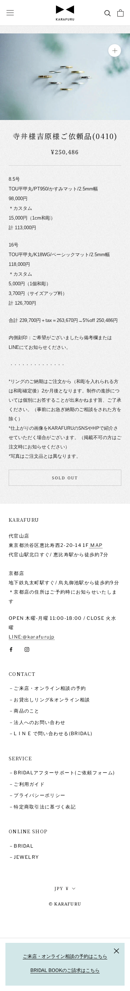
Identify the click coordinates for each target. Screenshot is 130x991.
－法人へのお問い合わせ (37, 722)
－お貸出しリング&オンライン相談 (49, 699)
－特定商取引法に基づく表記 (42, 807)
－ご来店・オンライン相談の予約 (47, 688)
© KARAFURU (65, 904)
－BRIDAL (21, 846)
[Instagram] (27, 649)
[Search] (107, 13)
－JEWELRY (24, 857)
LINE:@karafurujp (32, 637)
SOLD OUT (65, 477)
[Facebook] (11, 649)
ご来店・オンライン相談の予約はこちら (65, 956)
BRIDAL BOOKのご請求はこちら (65, 970)
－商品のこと (24, 711)
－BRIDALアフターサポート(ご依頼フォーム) (62, 772)
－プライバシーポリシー (37, 795)
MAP (96, 545)
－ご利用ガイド (27, 784)
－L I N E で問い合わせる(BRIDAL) (50, 733)
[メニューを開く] (10, 12)
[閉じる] (116, 951)
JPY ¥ (62, 888)
